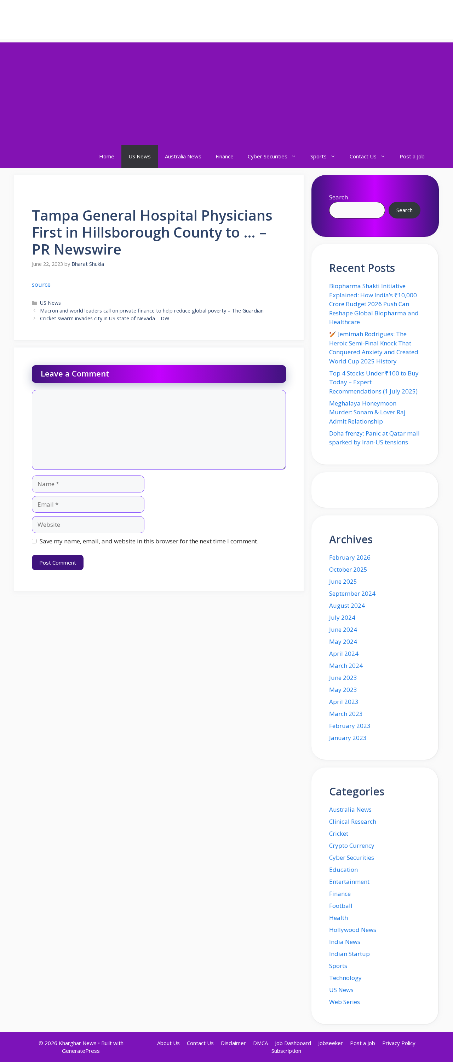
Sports (318, 156)
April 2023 (344, 702)
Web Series (344, 1002)
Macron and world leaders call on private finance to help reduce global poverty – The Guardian (152, 310)
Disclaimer (233, 1042)
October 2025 (348, 569)
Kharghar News (62, 19)
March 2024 (346, 665)
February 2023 (350, 726)
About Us (168, 1042)
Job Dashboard (293, 1042)
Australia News (183, 156)
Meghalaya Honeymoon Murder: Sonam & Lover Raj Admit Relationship (367, 412)
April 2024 (344, 653)
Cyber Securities (267, 156)
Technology (345, 978)
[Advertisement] (226, 91)
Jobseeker (330, 1042)
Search (338, 197)
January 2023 (348, 738)
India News (344, 942)
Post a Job (412, 156)
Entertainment (349, 881)
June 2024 (343, 629)
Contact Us (363, 156)
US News (139, 156)
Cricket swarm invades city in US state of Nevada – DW (104, 318)
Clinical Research (352, 821)
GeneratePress (81, 1050)
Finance (225, 156)
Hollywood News (352, 930)
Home (106, 156)
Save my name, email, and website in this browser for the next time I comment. (149, 541)
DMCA (260, 1042)
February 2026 (350, 557)
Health (338, 918)
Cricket (338, 833)
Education (343, 869)
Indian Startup (349, 954)
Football (340, 905)
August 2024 (347, 605)
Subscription (286, 1050)
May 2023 (343, 689)
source (41, 284)
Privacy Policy (398, 1042)
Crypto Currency (351, 845)
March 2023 (346, 714)
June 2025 (343, 581)
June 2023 (343, 677)
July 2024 (342, 617)
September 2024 (352, 593)
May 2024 (343, 641)
